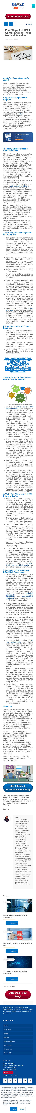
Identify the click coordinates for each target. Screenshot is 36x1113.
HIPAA (20, 114)
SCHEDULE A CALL (18, 16)
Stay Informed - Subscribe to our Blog (18, 788)
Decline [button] (22, 1109)
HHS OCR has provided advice (19, 564)
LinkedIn (16, 886)
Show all (29, 24)
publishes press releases (19, 186)
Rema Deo (18, 817)
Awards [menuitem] (6, 1033)
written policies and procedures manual (19, 408)
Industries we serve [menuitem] (9, 1041)
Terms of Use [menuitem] (8, 1049)
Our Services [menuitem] (8, 1045)
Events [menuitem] (6, 1026)
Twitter (19, 886)
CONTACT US (8, 1072)
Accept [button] (14, 1109)
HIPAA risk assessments (19, 641)
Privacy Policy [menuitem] (8, 1053)
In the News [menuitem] (7, 1029)
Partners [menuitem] (6, 1037)
